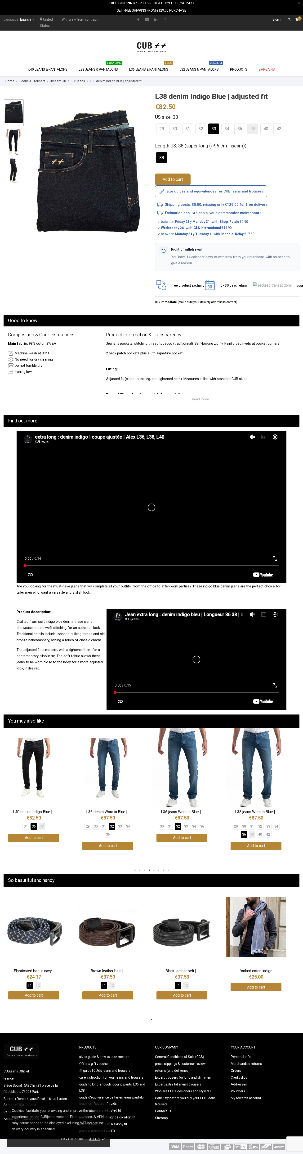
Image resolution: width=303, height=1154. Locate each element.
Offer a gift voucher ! (94, 1064)
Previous (10, 797)
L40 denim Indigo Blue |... (33, 812)
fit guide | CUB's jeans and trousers (104, 1070)
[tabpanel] (87, 175)
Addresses (239, 1084)
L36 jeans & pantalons (150, 66)
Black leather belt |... (181, 971)
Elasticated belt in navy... (34, 971)
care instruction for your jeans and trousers (111, 1077)
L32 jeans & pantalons (201, 66)
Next (292, 797)
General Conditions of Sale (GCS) (179, 1057)
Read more (200, 399)
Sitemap (161, 1118)
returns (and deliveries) (172, 1070)
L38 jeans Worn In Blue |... (256, 812)
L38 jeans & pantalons (100, 66)
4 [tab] (149, 870)
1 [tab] (135, 870)
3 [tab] (144, 870)
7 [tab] (163, 870)
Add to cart (173, 179)
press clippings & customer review (180, 1064)
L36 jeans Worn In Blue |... (182, 812)
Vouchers (238, 1091)
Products (238, 69)
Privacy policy (72, 1139)
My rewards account (246, 1098)
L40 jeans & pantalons (49, 66)
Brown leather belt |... (108, 971)
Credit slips (239, 1077)
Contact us (163, 1111)
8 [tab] (168, 870)
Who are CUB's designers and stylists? (183, 1091)
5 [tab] (154, 870)
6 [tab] (158, 870)
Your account (243, 1047)
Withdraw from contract (80, 19)
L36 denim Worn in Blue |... (107, 812)
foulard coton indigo (256, 971)
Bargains (267, 69)
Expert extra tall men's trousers (178, 1084)
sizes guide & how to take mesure (104, 1057)
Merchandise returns (246, 1064)
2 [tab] (139, 870)
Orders (236, 1070)
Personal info (241, 1057)
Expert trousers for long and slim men (183, 1077)
